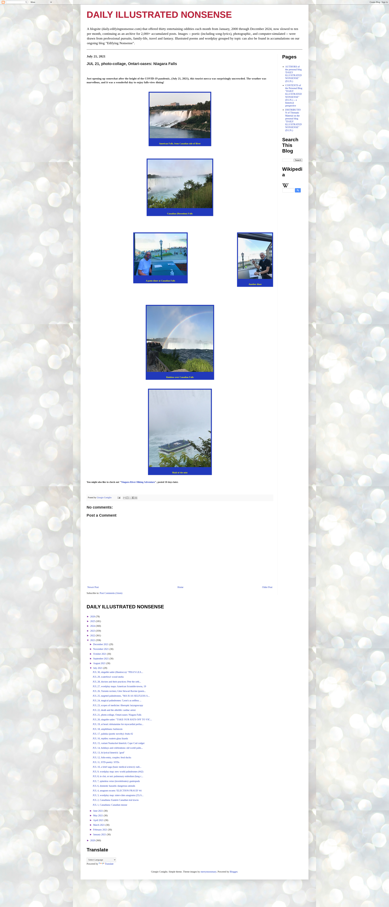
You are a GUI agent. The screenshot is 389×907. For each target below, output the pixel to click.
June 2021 (98, 810)
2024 (93, 626)
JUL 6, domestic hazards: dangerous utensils (114, 786)
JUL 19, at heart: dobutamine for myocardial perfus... (118, 724)
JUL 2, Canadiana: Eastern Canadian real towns (116, 800)
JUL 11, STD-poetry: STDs (106, 762)
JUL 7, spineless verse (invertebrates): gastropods (116, 781)
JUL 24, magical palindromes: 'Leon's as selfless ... (117, 700)
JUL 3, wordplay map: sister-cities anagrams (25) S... (118, 795)
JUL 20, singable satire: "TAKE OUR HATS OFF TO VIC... (122, 719)
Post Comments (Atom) (111, 593)
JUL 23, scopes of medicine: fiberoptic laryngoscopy (118, 705)
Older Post (267, 587)
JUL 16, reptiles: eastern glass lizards (110, 738)
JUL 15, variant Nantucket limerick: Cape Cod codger (119, 743)
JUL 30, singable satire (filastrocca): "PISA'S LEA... (118, 672)
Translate (109, 863)
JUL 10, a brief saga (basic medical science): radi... (117, 767)
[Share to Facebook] (133, 497)
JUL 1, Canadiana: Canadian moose (110, 805)
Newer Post (93, 587)
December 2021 (101, 644)
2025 (93, 621)
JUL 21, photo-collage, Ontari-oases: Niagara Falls (117, 714)
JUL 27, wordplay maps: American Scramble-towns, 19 (119, 686)
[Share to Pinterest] (136, 497)
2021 (93, 640)
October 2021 (100, 654)
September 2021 (101, 658)
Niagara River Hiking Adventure (138, 482)
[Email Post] (119, 497)
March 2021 (99, 825)
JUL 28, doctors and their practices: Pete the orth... (117, 681)
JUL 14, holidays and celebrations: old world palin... (118, 748)
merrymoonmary (208, 871)
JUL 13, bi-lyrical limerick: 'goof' (108, 752)
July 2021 (98, 668)
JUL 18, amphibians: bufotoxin (107, 729)
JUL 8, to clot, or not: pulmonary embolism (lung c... (118, 776)
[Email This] (124, 497)
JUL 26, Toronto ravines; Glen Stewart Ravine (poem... (119, 691)
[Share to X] (130, 497)
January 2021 (100, 834)
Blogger (233, 871)
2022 (93, 635)
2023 (93, 630)
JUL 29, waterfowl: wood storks (108, 677)
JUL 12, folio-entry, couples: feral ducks (112, 757)
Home (180, 587)
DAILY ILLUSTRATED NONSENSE (159, 15)
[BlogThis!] (127, 497)
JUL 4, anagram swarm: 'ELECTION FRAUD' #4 (117, 790)
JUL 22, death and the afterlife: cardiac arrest (114, 710)
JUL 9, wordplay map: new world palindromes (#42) (118, 771)
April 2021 (98, 820)
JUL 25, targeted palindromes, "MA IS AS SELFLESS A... (121, 695)
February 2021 (100, 829)
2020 (93, 840)
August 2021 (99, 663)
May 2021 (98, 815)
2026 (93, 616)
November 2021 (101, 649)
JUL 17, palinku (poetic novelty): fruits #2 (113, 733)
